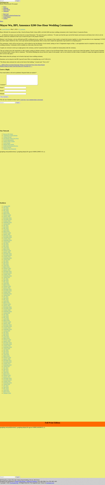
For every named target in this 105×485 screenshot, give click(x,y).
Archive (5, 18)
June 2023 (6, 262)
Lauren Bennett (6, 29)
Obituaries (6, 11)
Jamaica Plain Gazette (9, 141)
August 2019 (6, 330)
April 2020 (6, 319)
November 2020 (7, 308)
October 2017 (6, 363)
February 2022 (7, 286)
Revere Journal (7, 147)
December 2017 (7, 360)
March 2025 (6, 231)
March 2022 (6, 284)
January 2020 (6, 323)
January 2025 (6, 234)
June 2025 (6, 227)
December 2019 (7, 325)
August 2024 (6, 241)
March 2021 (6, 302)
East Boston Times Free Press (11, 138)
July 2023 (5, 261)
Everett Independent (8, 140)
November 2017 (7, 362)
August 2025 (6, 224)
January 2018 (6, 359)
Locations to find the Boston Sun (11, 15)
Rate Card (6, 14)
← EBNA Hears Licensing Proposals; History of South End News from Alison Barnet (22, 65)
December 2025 (7, 218)
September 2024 (7, 240)
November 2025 (7, 219)
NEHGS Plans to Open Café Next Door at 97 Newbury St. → (16, 66)
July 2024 (5, 243)
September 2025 (7, 222)
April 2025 (6, 229)
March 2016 (6, 391)
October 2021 (6, 292)
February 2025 (7, 232)
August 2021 (6, 295)
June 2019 (6, 333)
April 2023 (6, 265)
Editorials (5, 8)
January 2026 (6, 216)
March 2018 (6, 356)
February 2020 (7, 322)
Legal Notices (6, 17)
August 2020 (6, 313)
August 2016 (6, 384)
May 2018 (6, 353)
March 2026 (6, 213)
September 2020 (7, 311)
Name (2, 87)
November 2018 (7, 344)
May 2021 (6, 299)
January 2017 (6, 377)
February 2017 (7, 375)
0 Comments (22, 29)
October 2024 (6, 238)
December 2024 (7, 235)
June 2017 (6, 369)
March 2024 (6, 249)
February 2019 (7, 339)
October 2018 (6, 345)
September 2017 (7, 365)
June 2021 (6, 298)
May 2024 (6, 246)
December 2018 (7, 342)
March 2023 (6, 267)
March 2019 (6, 338)
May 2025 (6, 228)
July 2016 (5, 385)
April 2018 (6, 354)
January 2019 (6, 341)
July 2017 (5, 368)
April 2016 (6, 390)
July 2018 (5, 350)
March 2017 (6, 374)
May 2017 (6, 371)
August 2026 (6, 206)
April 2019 (6, 336)
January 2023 (6, 270)
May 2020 (6, 317)
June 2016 (6, 387)
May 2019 (6, 335)
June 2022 (6, 280)
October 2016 (6, 381)
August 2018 (6, 348)
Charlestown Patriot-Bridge (10, 135)
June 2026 (6, 209)
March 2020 (6, 320)
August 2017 (6, 366)
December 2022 (7, 271)
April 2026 (6, 212)
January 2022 (6, 287)
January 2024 (6, 252)
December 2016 (7, 378)
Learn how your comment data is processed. (31, 99)
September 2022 (7, 276)
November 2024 (7, 237)
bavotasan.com (50, 483)
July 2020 (5, 314)
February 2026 (7, 215)
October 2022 (6, 274)
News (4, 6)
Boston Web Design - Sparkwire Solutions (26, 481)
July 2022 (5, 278)
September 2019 (7, 329)
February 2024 (7, 250)
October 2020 (6, 310)
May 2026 (6, 210)
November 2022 (7, 273)
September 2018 (7, 347)
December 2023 (7, 253)
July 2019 (5, 332)
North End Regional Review (10, 146)
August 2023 (6, 259)
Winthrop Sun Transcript (9, 149)
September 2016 (7, 382)
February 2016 (7, 393)
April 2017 (6, 372)
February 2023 (7, 268)
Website (2, 93)
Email (2, 90)
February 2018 (7, 357)
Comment (3, 84)
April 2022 (6, 283)
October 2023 (6, 256)
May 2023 (6, 264)
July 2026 (5, 207)
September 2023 (7, 258)
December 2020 (7, 307)
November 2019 (7, 326)
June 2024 (6, 244)
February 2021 (7, 304)
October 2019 (6, 328)
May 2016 (6, 388)
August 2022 (6, 277)
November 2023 (7, 255)
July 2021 (5, 296)
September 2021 (7, 293)
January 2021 (6, 305)
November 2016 (7, 379)
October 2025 (6, 221)
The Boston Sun (4, 2)
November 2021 (7, 290)
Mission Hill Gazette (8, 144)
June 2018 (6, 351)
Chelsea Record (7, 137)
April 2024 (6, 247)
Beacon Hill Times (8, 134)
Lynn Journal (6, 143)
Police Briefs (6, 9)
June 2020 (6, 316)
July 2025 (5, 225)
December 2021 (7, 289)
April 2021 (6, 301)
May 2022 (6, 281)
